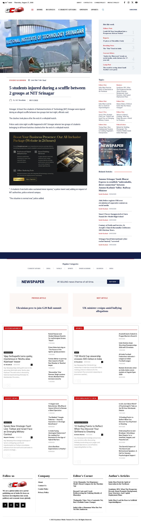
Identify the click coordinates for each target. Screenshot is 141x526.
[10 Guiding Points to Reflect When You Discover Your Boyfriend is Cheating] (112, 447)
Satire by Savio (111, 88)
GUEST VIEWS (11, 426)
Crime (117, 62)
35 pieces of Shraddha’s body (113, 41)
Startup (106, 92)
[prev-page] (5, 413)
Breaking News (108, 45)
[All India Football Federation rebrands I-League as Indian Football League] (112, 384)
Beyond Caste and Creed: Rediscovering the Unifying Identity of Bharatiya (87, 521)
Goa (110, 72)
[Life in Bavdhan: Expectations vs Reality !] (42, 476)
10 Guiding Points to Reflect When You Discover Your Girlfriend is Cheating (88, 457)
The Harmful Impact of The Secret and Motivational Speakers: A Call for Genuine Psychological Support (128, 478)
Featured (106, 70)
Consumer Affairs (107, 62)
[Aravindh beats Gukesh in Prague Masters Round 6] (112, 363)
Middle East (107, 82)
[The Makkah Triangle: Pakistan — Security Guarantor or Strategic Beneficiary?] (42, 447)
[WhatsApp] (69, 100)
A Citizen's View (115, 58)
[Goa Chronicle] (14, 10)
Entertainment (8, 380)
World (105, 96)
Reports (106, 38)
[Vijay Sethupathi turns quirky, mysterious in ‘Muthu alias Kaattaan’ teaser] (18, 370)
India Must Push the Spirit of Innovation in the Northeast (119, 511)
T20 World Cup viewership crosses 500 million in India (88, 385)
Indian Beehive (115, 78)
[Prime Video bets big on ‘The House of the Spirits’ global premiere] (42, 377)
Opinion (121, 82)
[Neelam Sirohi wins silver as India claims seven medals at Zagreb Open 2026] (112, 397)
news (115, 82)
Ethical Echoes (109, 68)
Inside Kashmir (17, 80)
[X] (132, 3)
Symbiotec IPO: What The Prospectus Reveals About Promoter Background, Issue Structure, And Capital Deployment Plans (123, 520)
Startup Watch (116, 92)
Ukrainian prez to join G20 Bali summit (38, 335)
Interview (107, 80)
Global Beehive (116, 70)
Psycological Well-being (81, 450)
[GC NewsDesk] (11, 100)
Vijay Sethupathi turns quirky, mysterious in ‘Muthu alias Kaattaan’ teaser (18, 387)
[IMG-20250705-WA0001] (48, 158)
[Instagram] (128, 3)
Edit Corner (117, 64)
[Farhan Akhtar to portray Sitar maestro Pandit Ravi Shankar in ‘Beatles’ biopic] (42, 388)
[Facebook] (124, 3)
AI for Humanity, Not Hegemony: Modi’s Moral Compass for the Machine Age (88, 512)
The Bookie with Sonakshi (113, 94)
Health (117, 74)
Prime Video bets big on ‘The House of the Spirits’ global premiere (56, 377)
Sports (76, 380)
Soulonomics (108, 90)
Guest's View (108, 74)
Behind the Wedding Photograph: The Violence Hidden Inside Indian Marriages (124, 130)
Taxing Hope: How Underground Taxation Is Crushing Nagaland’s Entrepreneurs (106, 130)
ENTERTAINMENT (13, 356)
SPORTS (79, 356)
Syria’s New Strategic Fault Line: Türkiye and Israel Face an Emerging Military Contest (106, 117)
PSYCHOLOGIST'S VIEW (86, 426)
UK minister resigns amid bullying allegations (102, 337)
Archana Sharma (79, 462)
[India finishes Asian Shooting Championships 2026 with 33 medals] (112, 373)
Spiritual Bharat (120, 90)
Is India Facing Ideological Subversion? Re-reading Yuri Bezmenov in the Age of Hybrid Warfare (57, 463)
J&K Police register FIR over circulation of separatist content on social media (113, 202)
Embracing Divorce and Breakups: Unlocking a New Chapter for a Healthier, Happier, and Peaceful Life (127, 463)
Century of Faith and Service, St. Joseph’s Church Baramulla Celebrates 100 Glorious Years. (115, 227)
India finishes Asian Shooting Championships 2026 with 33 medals (128, 373)
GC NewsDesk (21, 100)
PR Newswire (110, 84)
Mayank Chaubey (9, 465)
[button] (103, 10)
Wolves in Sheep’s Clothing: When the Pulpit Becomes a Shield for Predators (124, 117)
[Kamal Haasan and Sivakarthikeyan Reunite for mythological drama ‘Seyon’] (42, 363)
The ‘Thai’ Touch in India (112, 48)
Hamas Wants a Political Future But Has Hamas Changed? (124, 105)
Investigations (117, 80)
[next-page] (8, 413)
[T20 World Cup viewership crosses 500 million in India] (88, 370)
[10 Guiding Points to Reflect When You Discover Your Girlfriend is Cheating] (88, 440)
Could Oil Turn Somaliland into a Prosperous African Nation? (115, 32)
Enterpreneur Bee (114, 66)
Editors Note (107, 28)
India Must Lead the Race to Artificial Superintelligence (105, 105)
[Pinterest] (63, 100)
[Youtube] (136, 3)
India (107, 76)
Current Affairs (108, 53)
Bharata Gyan (107, 60)
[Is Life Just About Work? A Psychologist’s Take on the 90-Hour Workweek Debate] (112, 433)
